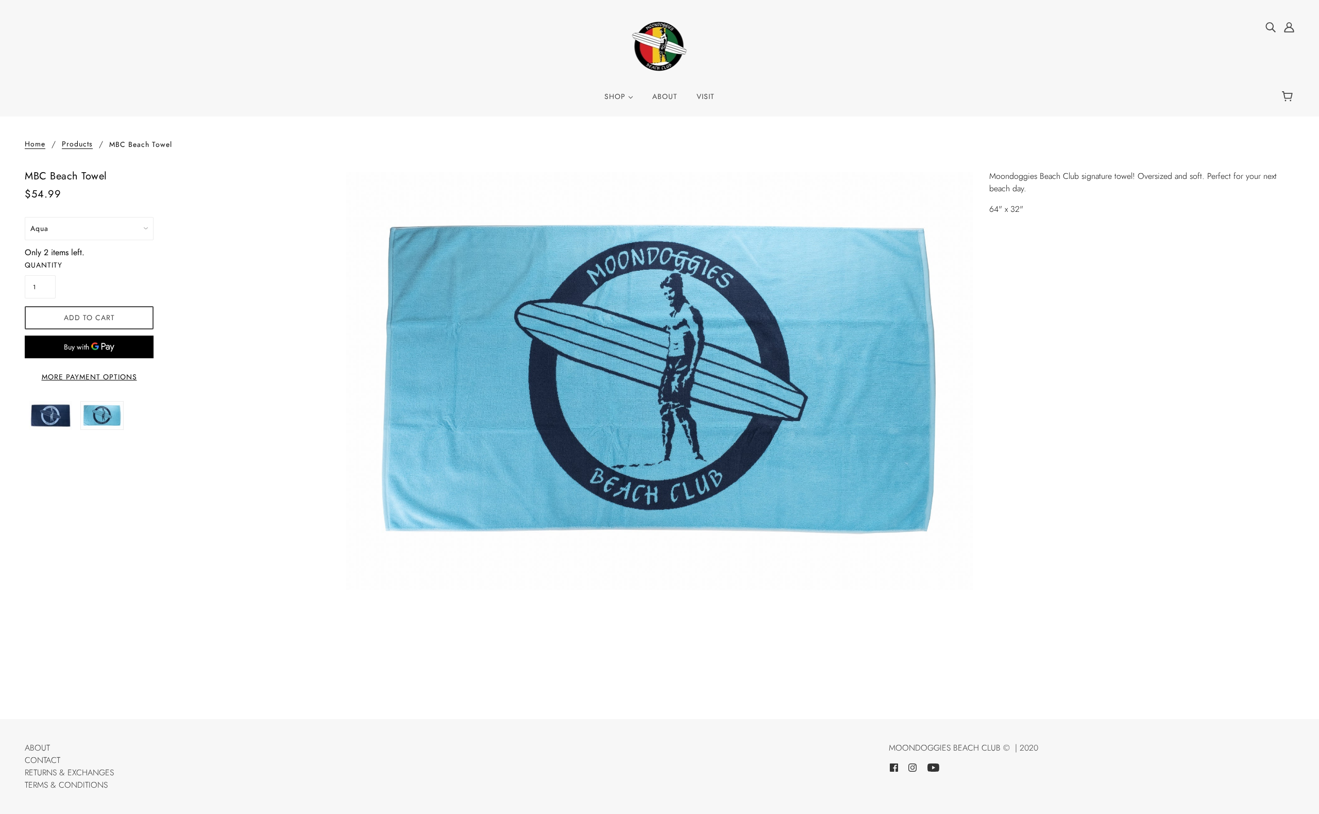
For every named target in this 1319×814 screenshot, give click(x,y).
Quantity (40, 265)
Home (35, 144)
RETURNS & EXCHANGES (69, 772)
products (77, 144)
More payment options (89, 377)
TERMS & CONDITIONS (66, 785)
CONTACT (42, 760)
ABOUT (37, 748)
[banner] (660, 46)
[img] (1270, 26)
